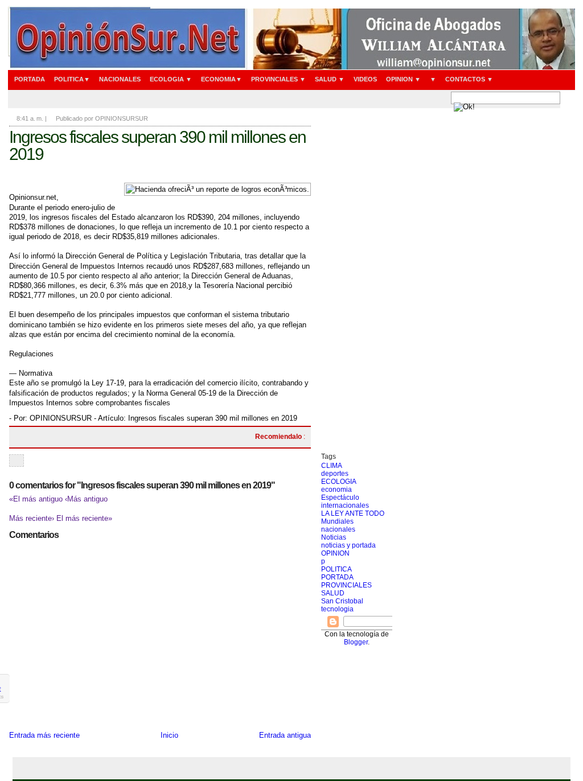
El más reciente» (84, 518)
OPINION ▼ (403, 79)
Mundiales (337, 521)
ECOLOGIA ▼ (171, 79)
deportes (334, 474)
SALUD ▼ (329, 79)
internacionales (345, 505)
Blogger (356, 642)
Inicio (169, 735)
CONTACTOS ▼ (469, 79)
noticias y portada (348, 545)
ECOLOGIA (338, 482)
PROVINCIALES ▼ (278, 79)
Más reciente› (32, 518)
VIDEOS (365, 79)
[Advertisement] (356, 282)
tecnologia (337, 609)
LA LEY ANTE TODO (352, 513)
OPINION (335, 553)
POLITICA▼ (72, 79)
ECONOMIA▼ (221, 79)
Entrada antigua (285, 735)
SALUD (332, 593)
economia (336, 490)
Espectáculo (340, 498)
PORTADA (29, 79)
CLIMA (331, 466)
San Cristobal (342, 601)
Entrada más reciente (44, 735)
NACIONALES (120, 79)
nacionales (338, 529)
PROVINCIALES (346, 585)
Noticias (333, 537)
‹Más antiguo (86, 499)
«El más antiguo (37, 499)
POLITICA (336, 569)
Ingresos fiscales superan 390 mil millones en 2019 (157, 145)
